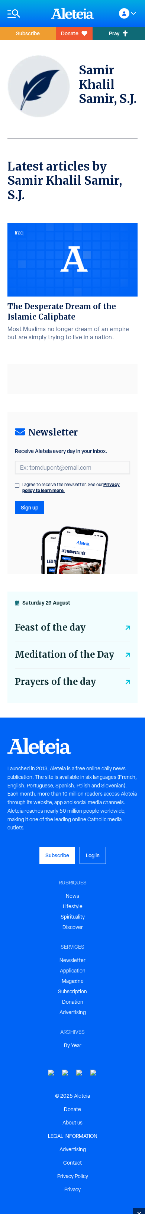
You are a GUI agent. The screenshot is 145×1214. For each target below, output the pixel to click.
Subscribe (28, 33)
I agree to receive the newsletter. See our (71, 487)
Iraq (19, 232)
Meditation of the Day (64, 654)
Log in (93, 855)
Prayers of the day (55, 681)
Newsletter (72, 960)
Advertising (72, 1012)
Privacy (72, 1189)
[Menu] (25, 13)
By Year (72, 1045)
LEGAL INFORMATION (72, 1136)
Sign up (29, 507)
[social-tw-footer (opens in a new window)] (79, 1073)
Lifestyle (73, 906)
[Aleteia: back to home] (72, 13)
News (72, 896)
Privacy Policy (72, 1176)
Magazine (73, 981)
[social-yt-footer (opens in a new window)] (51, 1073)
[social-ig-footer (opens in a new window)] (93, 1073)
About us (72, 1122)
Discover (72, 927)
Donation (72, 1001)
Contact (72, 1162)
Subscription (72, 991)
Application (73, 970)
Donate (69, 33)
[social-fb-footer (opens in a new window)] (65, 1073)
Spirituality (73, 916)
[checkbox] (17, 485)
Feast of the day (50, 627)
